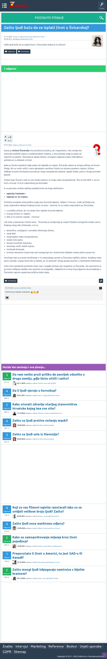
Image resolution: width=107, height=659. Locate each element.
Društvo (41, 425)
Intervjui (22, 646)
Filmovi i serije (43, 516)
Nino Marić (27, 288)
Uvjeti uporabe (91, 646)
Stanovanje (28, 37)
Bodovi (72, 646)
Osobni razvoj (42, 383)
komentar (17, 288)
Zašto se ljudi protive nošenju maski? (40, 420)
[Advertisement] (53, 102)
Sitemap (20, 652)
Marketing (38, 646)
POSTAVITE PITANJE (49, 17)
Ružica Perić (54, 516)
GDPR (7, 652)
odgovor (16, 145)
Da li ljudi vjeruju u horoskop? (34, 390)
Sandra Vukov (40, 37)
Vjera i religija (42, 395)
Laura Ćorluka (26, 145)
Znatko (30, 39)
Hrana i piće (42, 578)
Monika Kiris (58, 413)
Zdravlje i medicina (44, 413)
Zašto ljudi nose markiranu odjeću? (38, 523)
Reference (56, 646)
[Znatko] (18, 4)
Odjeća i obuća (43, 528)
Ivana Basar (50, 425)
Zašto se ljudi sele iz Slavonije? (35, 434)
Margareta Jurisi (54, 562)
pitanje (15, 37)
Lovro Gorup (55, 528)
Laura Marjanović (56, 546)
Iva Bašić (53, 383)
